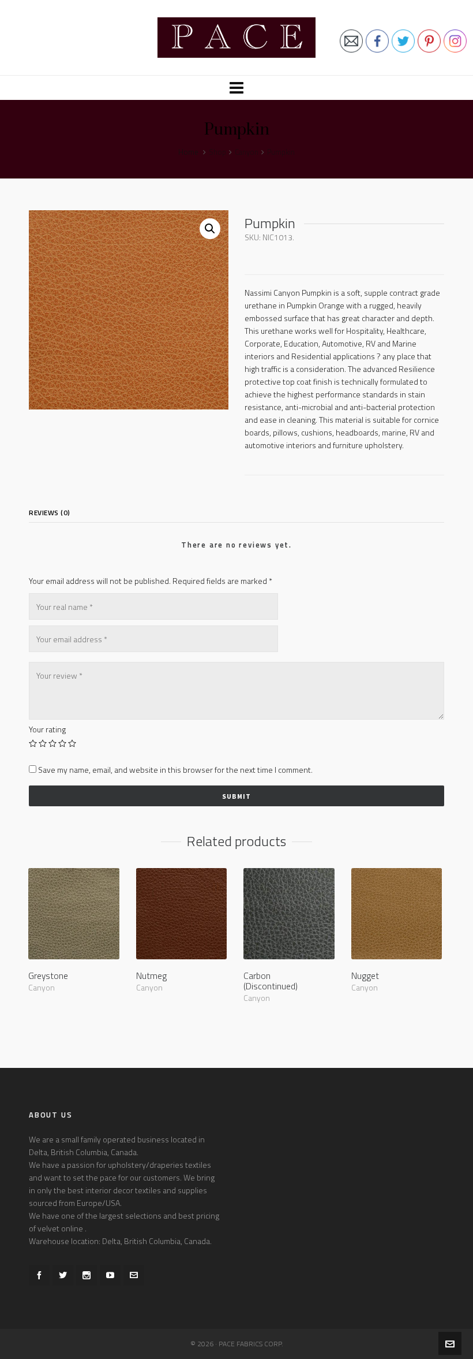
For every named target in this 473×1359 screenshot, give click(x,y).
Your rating (47, 729)
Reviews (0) (49, 512)
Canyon (246, 152)
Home (188, 152)
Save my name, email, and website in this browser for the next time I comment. (175, 770)
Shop (217, 152)
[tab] (52, 513)
